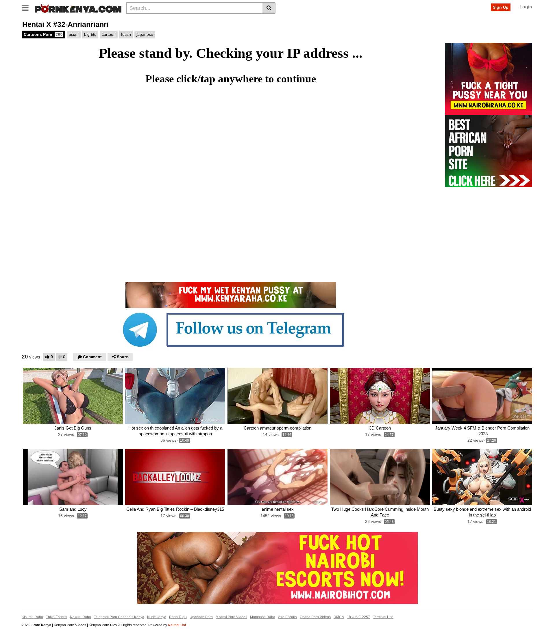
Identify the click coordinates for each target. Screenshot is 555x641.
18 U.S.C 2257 (358, 617)
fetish (126, 34)
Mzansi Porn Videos (231, 617)
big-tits (90, 34)
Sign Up (500, 7)
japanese (144, 34)
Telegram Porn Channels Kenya (119, 617)
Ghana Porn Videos (315, 617)
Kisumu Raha (32, 617)
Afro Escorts (287, 617)
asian (74, 34)
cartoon (109, 34)
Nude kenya (156, 617)
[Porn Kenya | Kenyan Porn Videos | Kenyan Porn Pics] (78, 8)
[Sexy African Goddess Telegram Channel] (230, 329)
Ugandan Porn (201, 617)
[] (268, 8)
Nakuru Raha (80, 617)
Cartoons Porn (43, 34)
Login (525, 6)
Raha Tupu (178, 617)
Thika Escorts (56, 617)
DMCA (339, 617)
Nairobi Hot (177, 625)
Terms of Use (383, 617)
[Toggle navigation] (27, 7)
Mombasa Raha (262, 617)
